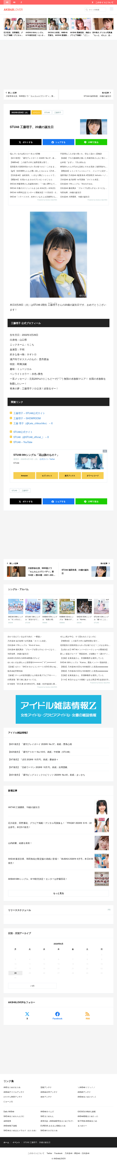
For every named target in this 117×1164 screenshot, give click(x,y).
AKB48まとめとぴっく (87, 1096)
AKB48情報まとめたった (88, 1116)
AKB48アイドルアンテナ (14, 1092)
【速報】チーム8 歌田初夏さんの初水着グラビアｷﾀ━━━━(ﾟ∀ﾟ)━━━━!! (33, 675)
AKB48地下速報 (10, 1125)
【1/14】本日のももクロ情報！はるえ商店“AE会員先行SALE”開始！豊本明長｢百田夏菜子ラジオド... (85, 679)
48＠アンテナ (46, 1096)
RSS (88, 1018)
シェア (60, 142)
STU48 (47, 112)
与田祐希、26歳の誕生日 (70, 192)
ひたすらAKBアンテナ (13, 1096)
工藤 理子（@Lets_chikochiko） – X (33, 423)
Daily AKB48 (9, 1111)
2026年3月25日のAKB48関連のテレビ (24, 658)
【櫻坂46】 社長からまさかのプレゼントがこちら (31, 179)
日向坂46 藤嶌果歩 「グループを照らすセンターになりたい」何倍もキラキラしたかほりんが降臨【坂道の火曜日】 (84, 188)
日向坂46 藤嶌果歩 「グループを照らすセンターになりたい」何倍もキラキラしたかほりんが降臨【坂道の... (33, 649)
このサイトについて (104, 2)
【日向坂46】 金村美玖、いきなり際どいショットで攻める (34, 175)
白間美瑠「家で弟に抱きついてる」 (23, 679)
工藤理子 (57, 112)
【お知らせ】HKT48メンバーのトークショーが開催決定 (84, 649)
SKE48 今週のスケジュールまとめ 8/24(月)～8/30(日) (33, 188)
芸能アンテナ (46, 1087)
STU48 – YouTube (22, 442)
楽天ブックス (70, 475)
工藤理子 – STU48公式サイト (29, 413)
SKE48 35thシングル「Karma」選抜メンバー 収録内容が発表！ (85, 662)
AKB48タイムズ (47, 1111)
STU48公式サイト (23, 432)
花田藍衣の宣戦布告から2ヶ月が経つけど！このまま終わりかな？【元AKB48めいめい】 (34, 166)
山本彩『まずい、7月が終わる (73, 162)
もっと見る (58, 893)
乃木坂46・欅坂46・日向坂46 (77, 1153)
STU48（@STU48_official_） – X (31, 437)
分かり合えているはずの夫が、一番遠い (25, 636)
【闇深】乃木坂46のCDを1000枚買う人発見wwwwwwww (84, 666)
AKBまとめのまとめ (12, 1087)
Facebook (57, 1018)
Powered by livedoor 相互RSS (47, 200)
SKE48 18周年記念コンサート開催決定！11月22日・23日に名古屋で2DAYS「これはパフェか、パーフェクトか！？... (34, 192)
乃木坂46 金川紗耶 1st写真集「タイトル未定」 (80, 179)
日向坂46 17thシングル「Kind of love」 (77, 183)
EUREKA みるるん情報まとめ (53, 1125)
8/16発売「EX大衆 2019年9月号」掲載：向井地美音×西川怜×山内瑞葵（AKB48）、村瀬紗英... (33, 683)
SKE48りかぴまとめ (49, 1130)
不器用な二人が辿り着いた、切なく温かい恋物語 (81, 153)
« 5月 (32, 985)
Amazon (24, 475)
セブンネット (47, 475)
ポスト (27, 142)
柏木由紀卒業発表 (15, 671)
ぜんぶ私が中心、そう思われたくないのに (78, 636)
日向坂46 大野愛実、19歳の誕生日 (75, 196)
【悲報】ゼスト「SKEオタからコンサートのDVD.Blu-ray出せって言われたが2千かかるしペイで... (33, 666)
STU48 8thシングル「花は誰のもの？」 (36, 455)
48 (7, 2)
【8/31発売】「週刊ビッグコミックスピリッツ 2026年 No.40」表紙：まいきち (46, 774)
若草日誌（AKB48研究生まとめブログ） (57, 1121)
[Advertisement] (59, 65)
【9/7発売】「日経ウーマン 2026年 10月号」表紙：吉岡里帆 (37, 767)
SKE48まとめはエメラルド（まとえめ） (20, 1130)
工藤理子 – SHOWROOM (27, 418)
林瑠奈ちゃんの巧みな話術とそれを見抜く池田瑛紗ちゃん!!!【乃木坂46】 (84, 166)
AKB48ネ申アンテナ (49, 1092)
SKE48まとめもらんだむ (14, 1116)
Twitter (52, 459)
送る (93, 142)
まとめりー (82, 1125)
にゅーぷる (8, 1101)
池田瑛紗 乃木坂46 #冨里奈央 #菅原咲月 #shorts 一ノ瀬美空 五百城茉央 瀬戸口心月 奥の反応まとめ (84, 175)
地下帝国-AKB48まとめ (87, 1121)
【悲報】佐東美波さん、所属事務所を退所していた (82, 658)
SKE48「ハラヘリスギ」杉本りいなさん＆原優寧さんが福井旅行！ (34, 196)
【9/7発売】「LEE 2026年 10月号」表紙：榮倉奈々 (33, 759)
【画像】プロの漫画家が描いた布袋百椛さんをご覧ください (84, 158)
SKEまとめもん (47, 1116)
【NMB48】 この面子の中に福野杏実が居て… (29, 162)
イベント (36, 112)
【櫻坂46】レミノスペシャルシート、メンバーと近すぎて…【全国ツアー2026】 (84, 170)
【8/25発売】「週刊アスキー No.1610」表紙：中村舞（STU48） (39, 751)
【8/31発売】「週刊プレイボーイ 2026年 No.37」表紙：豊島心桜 (34, 158)
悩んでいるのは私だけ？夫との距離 (25, 153)
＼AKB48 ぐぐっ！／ (86, 1087)
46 (14, 2)
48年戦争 (7, 1121)
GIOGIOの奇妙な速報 (87, 1111)
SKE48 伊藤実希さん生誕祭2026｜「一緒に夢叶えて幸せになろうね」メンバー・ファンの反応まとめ (34, 183)
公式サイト (44, 459)
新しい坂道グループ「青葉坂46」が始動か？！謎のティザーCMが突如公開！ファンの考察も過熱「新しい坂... (85, 653)
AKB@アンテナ (84, 1092)
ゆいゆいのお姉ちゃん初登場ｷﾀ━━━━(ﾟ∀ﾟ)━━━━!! (32, 662)
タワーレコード (93, 475)
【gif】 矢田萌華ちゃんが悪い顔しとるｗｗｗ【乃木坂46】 (34, 170)
